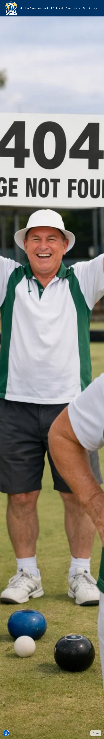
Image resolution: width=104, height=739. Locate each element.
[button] (6, 733)
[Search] (84, 8)
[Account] (90, 8)
